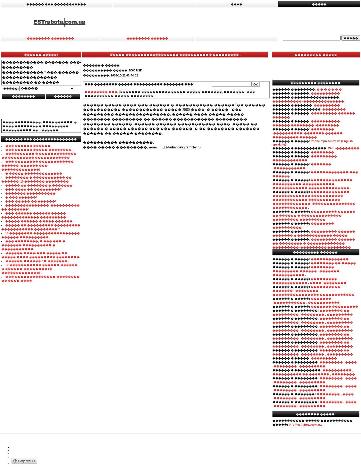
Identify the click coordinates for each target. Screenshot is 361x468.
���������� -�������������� (308, 101)
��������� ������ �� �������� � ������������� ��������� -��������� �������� (313, 243)
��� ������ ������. (28, 145)
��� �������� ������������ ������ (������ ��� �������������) (37, 165)
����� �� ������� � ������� (38, 185)
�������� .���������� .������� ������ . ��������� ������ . (308, 133)
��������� (327, 105)
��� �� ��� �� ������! (30, 201)
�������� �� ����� (333, 263)
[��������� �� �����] (41, 82)
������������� (330, 259)
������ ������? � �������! (37, 260)
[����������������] (41, 77)
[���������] (41, 67)
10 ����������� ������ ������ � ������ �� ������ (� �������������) (39, 268)
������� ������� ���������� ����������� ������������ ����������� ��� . (312, 183)
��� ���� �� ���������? (33, 189)
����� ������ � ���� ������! (39, 221)
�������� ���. (101, 91)
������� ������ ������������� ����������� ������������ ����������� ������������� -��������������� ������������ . (314, 199)
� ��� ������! (21, 197)
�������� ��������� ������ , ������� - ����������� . (306, 270)
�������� (334, 109)
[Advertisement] (240, 22)
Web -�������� (343, 148)
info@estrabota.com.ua (305, 424)
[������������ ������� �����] (41, 62)
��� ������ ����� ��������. (38, 149)
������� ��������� (334, 306)
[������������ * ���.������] (41, 72)
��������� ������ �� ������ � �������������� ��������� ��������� (313, 215)
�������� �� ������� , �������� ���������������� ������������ (313, 290)
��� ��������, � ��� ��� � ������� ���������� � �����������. (33, 245)
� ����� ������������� (33, 173)
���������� (325, 93)
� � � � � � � (329, 89)
